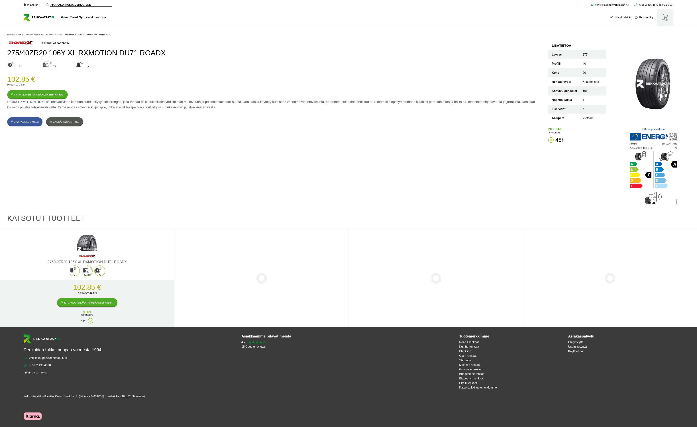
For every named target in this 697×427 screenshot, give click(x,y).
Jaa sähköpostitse (66, 121)
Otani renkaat (467, 355)
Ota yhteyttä (575, 342)
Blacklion (465, 351)
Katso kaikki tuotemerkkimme (478, 387)
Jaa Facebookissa (26, 121)
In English (32, 4)
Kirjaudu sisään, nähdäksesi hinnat (39, 94)
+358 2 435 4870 (40, 365)
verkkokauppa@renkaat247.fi (612, 4)
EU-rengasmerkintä (653, 129)
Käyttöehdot (576, 351)
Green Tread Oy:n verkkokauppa (83, 17)
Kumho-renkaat (469, 346)
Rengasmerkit (15, 34)
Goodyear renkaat (470, 369)
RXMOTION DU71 (54, 34)
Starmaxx (465, 360)
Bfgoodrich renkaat (471, 378)
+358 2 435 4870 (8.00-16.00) (656, 4)
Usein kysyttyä (577, 346)
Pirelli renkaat (468, 383)
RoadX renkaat (34, 34)
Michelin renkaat (469, 364)
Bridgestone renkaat (472, 373)
